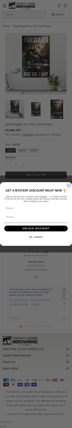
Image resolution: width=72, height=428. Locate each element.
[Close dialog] (69, 185)
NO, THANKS (36, 237)
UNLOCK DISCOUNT (36, 228)
